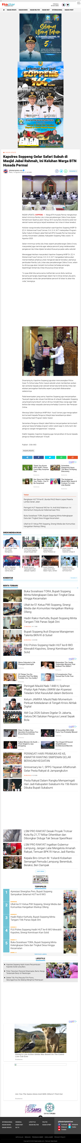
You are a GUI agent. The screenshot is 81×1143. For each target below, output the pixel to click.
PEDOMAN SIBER (37, 1137)
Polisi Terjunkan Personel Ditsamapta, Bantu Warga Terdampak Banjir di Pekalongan (25, 972)
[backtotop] (40, 1117)
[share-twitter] (61, 171)
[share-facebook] (57, 171)
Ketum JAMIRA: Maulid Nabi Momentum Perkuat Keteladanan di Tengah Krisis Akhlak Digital (50, 703)
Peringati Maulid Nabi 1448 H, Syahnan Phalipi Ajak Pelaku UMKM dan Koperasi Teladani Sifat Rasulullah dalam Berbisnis (48, 689)
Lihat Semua (40, 871)
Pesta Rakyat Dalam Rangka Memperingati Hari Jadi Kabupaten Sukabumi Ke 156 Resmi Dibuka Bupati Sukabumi (51, 784)
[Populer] (68, 5)
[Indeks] (63, 5)
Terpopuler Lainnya (40, 954)
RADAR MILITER (35, 10)
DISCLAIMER (49, 1137)
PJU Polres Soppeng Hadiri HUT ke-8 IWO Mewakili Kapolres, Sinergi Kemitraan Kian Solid (49, 648)
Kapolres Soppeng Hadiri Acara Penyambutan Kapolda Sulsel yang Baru (23, 966)
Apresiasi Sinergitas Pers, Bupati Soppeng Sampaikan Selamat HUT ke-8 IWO (31, 893)
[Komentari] (73, 457)
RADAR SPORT (69, 10)
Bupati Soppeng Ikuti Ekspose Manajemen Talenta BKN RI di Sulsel (49, 633)
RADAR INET (46, 10)
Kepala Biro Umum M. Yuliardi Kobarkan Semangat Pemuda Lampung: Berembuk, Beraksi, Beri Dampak (48, 861)
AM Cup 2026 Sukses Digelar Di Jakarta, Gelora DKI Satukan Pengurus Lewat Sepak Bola (49, 716)
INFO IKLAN (19, 1137)
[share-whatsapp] (65, 171)
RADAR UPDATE (11, 10)
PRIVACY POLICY (59, 1137)
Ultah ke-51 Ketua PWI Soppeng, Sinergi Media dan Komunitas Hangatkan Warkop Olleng (49, 608)
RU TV (17, 1127)
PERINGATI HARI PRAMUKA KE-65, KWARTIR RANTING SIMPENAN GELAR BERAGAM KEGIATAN (47, 757)
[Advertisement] (11, 206)
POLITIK (44, 1122)
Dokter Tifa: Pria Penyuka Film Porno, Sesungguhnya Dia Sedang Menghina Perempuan (24, 979)
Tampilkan (73, 578)
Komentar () (73, 171)
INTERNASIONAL (57, 10)
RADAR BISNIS (23, 10)
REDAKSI (28, 1137)
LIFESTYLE (32, 1122)
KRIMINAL (19, 1122)
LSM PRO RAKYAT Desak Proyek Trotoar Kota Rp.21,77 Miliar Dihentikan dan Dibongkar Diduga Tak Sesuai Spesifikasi (48, 835)
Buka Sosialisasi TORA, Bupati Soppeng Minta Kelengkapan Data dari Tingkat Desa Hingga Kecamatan (49, 595)
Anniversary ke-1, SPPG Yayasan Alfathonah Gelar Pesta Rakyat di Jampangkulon (50, 769)
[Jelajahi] (78, 3)
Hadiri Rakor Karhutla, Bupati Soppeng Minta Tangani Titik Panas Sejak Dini (50, 620)
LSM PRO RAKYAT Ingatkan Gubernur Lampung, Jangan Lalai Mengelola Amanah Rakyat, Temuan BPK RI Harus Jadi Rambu (49, 848)
